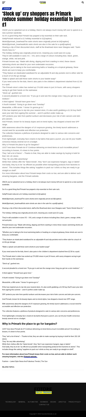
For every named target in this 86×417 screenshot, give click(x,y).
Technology (10, 402)
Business (44, 402)
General (21, 402)
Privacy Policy (75, 402)
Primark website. (30, 357)
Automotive (33, 402)
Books (53, 402)
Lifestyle (62, 402)
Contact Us (44, 404)
